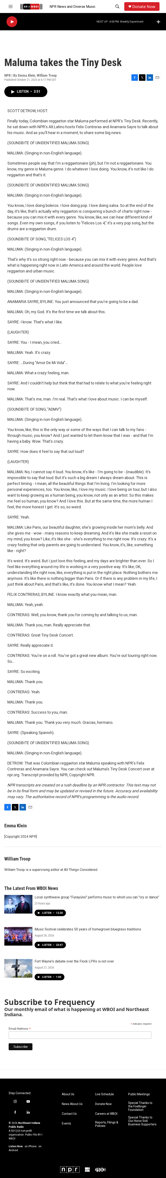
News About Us (72, 1104)
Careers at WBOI (106, 1113)
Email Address (20, 1029)
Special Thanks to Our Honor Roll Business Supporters (142, 1121)
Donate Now (143, 6)
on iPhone (31, 1146)
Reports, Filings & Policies (106, 1124)
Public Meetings (139, 1094)
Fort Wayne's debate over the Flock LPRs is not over (74, 961)
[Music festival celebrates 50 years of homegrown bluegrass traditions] (18, 936)
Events (66, 1123)
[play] (11, 21)
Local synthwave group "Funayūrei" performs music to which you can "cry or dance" (97, 897)
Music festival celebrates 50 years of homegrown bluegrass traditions (88, 929)
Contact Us (69, 1113)
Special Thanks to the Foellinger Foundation (140, 1106)
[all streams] (159, 21)
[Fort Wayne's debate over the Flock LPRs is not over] (18, 968)
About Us (68, 1094)
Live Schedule (104, 1094)
